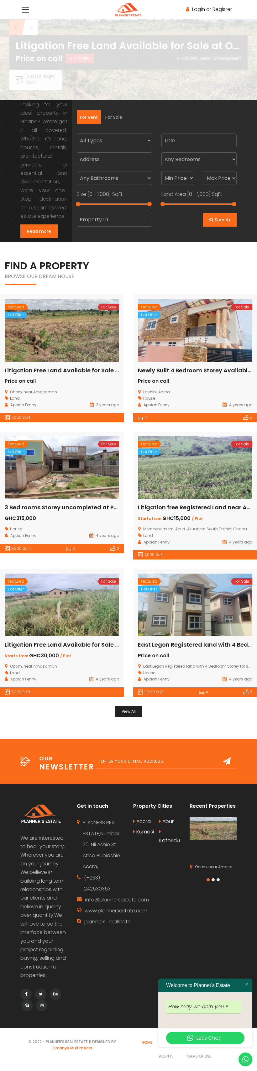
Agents (166, 1056)
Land (15, 398)
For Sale (113, 117)
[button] (208, 879)
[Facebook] (26, 994)
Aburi (168, 821)
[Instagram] (41, 1005)
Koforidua (169, 840)
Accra (143, 821)
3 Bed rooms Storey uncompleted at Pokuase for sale (81, 507)
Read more (39, 231)
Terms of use (198, 1056)
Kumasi (144, 831)
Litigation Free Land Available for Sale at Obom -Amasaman (93, 644)
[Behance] (55, 994)
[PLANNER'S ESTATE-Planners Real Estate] (128, 9)
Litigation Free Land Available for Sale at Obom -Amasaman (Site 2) (104, 370)
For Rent (89, 117)
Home (147, 1042)
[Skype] (27, 1005)
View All (129, 711)
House (149, 398)
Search (221, 220)
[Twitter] (40, 994)
